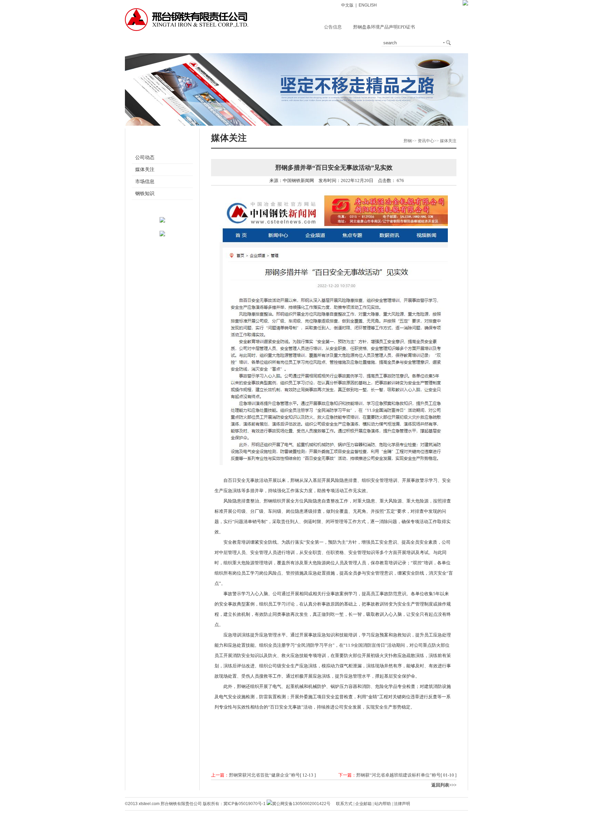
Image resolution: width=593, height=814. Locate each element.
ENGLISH (368, 5)
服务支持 (257, 42)
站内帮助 (382, 803)
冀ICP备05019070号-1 (244, 803)
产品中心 (223, 42)
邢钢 (408, 140)
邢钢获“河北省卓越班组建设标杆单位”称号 (398, 775)
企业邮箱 (363, 803)
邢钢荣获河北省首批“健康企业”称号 (264, 775)
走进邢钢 (155, 42)
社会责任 (325, 42)
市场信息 (144, 181)
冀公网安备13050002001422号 (301, 803)
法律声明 (402, 803)
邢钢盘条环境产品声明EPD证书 (384, 27)
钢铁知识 (144, 193)
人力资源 (359, 42)
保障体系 (291, 42)
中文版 (347, 5)
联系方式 (344, 803)
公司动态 (144, 157)
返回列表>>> (443, 785)
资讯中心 (189, 42)
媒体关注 (144, 169)
